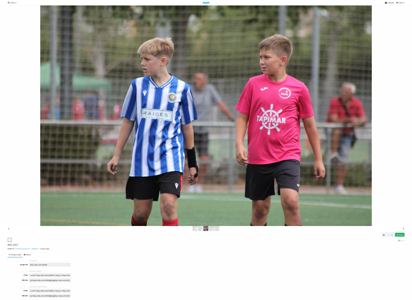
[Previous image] (8, 229)
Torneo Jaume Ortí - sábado (26, 249)
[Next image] (403, 229)
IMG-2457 (13, 244)
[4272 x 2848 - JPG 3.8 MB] (384, 235)
